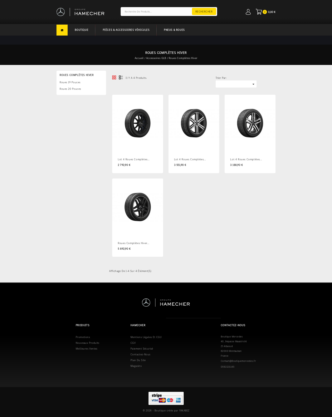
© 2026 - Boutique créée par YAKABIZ (166, 410)
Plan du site (138, 360)
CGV (133, 343)
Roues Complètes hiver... (133, 243)
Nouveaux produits (87, 343)
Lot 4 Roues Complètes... (133, 159)
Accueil (62, 30)
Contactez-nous (140, 354)
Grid (114, 77)
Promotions (83, 337)
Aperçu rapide (157, 109)
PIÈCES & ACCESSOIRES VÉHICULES (126, 30)
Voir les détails (157, 100)
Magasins (136, 366)
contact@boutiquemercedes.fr (238, 361)
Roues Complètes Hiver (77, 75)
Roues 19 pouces (70, 82)
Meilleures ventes (86, 348)
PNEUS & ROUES (174, 30)
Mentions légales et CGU (146, 337)
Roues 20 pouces (70, 89)
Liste (121, 77)
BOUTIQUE (81, 30)
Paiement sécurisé (141, 348)
